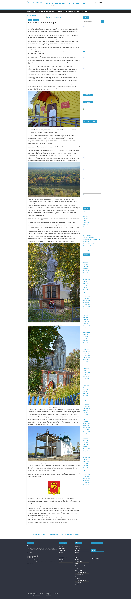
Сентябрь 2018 (86, 459)
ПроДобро (85, 233)
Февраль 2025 (86, 296)
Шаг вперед (86, 248)
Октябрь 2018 (86, 457)
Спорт (84, 220)
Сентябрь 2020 (86, 408)
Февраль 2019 (86, 448)
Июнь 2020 (85, 414)
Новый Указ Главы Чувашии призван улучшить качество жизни (47, 528)
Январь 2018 (86, 476)
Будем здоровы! (87, 245)
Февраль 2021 (86, 397)
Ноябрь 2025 (86, 277)
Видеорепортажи (71, 11)
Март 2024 (85, 319)
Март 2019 (85, 446)
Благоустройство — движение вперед (92, 239)
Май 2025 (85, 289)
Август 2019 (86, 436)
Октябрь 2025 (86, 279)
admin (34, 24)
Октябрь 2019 (86, 431)
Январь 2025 (86, 298)
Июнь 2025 (85, 287)
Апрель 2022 (86, 368)
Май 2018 (85, 467)
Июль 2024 (85, 311)
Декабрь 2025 (86, 275)
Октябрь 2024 (86, 304)
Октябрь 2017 (86, 482)
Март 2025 (85, 294)
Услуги (86, 11)
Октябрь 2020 (86, 406)
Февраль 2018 (86, 474)
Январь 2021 (86, 400)
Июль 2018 (85, 463)
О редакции (36, 11)
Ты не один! (86, 241)
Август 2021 (86, 385)
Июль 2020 (85, 412)
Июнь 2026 (85, 262)
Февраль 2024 (86, 321)
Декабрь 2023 (86, 325)
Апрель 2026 (86, 266)
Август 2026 (86, 258)
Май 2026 (85, 264)
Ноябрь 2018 (86, 455)
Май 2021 (85, 391)
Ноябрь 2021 (86, 378)
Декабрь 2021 (86, 376)
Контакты (80, 11)
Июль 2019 (85, 438)
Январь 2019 (86, 450)
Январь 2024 (86, 323)
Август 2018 (86, 461)
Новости (51, 11)
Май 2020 (85, 417)
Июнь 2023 (85, 338)
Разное (85, 228)
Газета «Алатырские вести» (64, 3)
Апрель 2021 (86, 393)
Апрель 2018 (86, 470)
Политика (85, 214)
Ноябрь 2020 (86, 404)
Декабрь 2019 (86, 427)
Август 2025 (86, 283)
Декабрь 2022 (86, 351)
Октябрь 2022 (86, 355)
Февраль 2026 (86, 270)
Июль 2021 (85, 387)
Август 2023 (86, 334)
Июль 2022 (85, 361)
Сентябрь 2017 (86, 484)
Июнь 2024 (85, 313)
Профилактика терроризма (97, 545)
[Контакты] (30, 545)
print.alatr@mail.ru (34, 559)
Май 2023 (85, 340)
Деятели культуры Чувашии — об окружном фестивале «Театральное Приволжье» (55, 534)
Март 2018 (85, 472)
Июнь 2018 (85, 465)
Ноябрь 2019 (86, 429)
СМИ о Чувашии (87, 235)
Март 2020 (85, 421)
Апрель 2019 (86, 444)
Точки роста (35, 20)
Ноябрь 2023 (86, 328)
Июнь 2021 (85, 389)
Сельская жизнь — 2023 (88, 237)
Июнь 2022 (85, 364)
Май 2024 (85, 315)
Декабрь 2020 (86, 402)
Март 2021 (85, 395)
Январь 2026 (86, 272)
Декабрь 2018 (86, 453)
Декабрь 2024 (86, 300)
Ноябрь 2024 (86, 302)
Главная (29, 11)
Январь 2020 (86, 425)
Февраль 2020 (86, 423)
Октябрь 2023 (86, 330)
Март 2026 (85, 268)
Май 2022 (85, 366)
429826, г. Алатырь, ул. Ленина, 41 (38, 555)
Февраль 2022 (86, 372)
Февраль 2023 (86, 347)
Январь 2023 (86, 349)
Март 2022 (85, 370)
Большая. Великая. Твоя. (89, 231)
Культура (85, 218)
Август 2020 (86, 410)
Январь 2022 (86, 374)
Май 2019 (85, 442)
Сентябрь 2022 (86, 357)
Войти (92, 553)
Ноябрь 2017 (86, 480)
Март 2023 (85, 345)
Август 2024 (86, 308)
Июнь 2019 (85, 440)
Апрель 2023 (86, 342)
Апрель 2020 (86, 419)
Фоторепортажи (60, 11)
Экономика (85, 216)
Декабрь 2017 (86, 478)
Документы (44, 11)
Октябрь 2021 (86, 381)
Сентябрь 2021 (86, 383)
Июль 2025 (85, 285)
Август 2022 (86, 359)
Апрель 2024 (86, 317)
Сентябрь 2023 (86, 332)
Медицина (85, 224)
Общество (85, 212)
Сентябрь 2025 (86, 281)
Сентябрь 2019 (86, 434)
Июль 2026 (85, 260)
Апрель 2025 (86, 292)
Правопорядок (86, 250)
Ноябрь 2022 (86, 353)
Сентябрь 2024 (86, 306)
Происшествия (86, 226)
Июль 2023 (85, 336)
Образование (86, 222)
